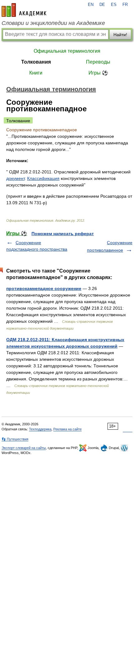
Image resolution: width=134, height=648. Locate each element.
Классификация (43, 178)
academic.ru (24, 10)
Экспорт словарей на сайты (24, 448)
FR (125, 4)
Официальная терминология (67, 51)
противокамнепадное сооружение (43, 288)
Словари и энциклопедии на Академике (53, 23)
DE (102, 4)
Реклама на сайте (67, 429)
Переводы (98, 62)
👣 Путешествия (15, 439)
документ (15, 178)
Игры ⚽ (98, 72)
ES (114, 4)
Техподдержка (40, 429)
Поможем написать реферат (62, 233)
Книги (35, 72)
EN (90, 4)
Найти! (120, 34)
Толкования (36, 62)
